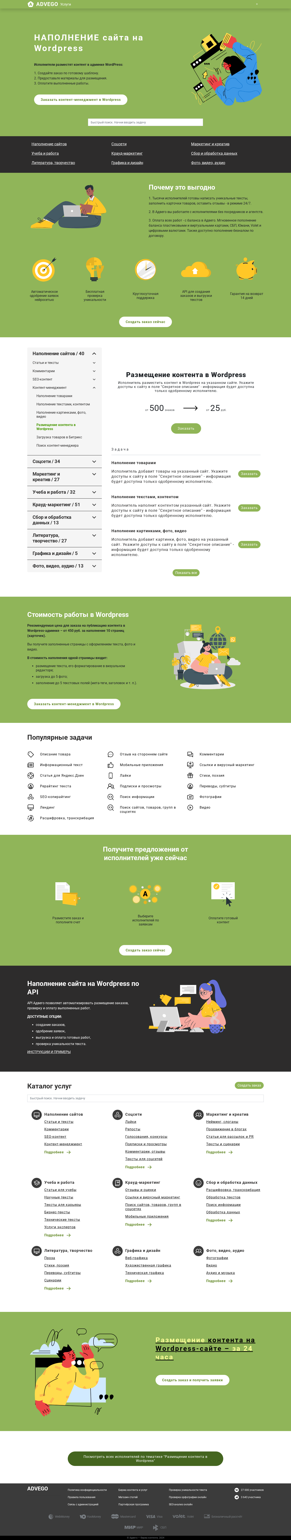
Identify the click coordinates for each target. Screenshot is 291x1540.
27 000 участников (252, 1490)
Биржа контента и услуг (132, 1490)
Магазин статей (128, 1497)
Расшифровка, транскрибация (67, 818)
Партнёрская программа (133, 1504)
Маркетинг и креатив (210, 144)
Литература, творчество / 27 (50, 538)
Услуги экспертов (60, 1227)
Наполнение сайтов (49, 144)
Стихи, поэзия (212, 776)
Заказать (186, 428)
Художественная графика (148, 1265)
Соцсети (119, 144)
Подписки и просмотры (140, 786)
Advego (53, 4)
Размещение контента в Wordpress (56, 427)
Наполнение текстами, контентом (63, 404)
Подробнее (54, 1152)
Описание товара (55, 754)
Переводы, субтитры (218, 786)
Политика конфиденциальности (87, 1490)
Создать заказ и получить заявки (192, 1380)
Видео (205, 807)
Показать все (186, 573)
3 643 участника (251, 1497)
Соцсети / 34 (46, 461)
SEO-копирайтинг (55, 797)
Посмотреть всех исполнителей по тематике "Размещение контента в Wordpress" (145, 1459)
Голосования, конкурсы (146, 1137)
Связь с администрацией (83, 1504)
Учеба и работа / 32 (54, 492)
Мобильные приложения (141, 765)
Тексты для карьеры (62, 1205)
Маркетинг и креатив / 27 (46, 476)
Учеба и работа (45, 153)
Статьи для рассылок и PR (230, 1137)
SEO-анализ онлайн (181, 1504)
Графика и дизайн (127, 162)
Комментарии (44, 371)
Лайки (125, 776)
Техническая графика (144, 1273)
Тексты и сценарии (223, 1144)
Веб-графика (136, 1258)
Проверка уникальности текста (188, 1490)
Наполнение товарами (54, 396)
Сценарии (52, 1280)
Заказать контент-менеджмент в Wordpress (81, 100)
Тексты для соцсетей (144, 1159)
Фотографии (211, 797)
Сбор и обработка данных (214, 153)
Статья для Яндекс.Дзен (62, 776)
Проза (49, 1258)
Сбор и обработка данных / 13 (52, 520)
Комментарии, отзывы (145, 1152)
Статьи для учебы (60, 1190)
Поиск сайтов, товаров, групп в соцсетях (148, 809)
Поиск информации (137, 797)
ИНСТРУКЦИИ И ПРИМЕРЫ (49, 1052)
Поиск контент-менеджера (57, 445)
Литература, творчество (53, 162)
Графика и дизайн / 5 (55, 553)
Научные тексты (58, 1197)
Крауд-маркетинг (127, 153)
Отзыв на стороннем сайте (144, 754)
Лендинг (47, 807)
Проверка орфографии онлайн (187, 1497)
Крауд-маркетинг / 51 (56, 504)
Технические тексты (62, 1220)
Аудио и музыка (220, 1273)
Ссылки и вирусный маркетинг (227, 765)
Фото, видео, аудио (208, 162)
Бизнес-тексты (57, 1212)
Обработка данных (223, 1212)
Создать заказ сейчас (145, 322)
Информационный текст (61, 765)
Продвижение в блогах (226, 1129)
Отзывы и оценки (140, 1190)
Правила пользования (81, 1497)
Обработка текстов (223, 1197)
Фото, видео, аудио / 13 (58, 566)
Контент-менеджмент (50, 388)
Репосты (132, 1129)
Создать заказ (249, 1085)
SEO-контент (42, 379)
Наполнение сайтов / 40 (58, 353)
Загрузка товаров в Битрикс (59, 437)
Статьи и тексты (46, 363)
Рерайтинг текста (55, 786)
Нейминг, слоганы (222, 1122)
